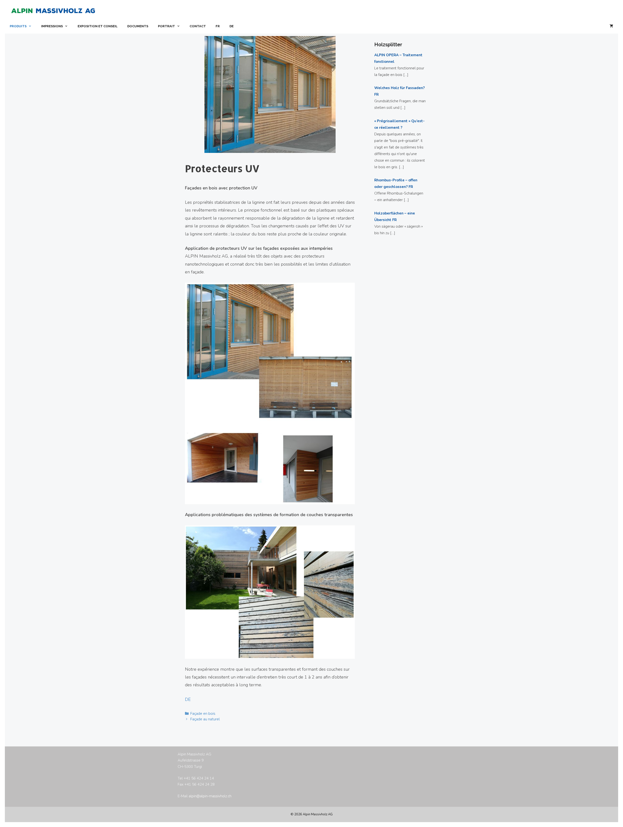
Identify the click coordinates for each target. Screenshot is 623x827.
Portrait (166, 26)
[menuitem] (218, 26)
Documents (137, 26)
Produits (18, 26)
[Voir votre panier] (611, 26)
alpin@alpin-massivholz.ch (210, 796)
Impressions (52, 26)
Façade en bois (202, 713)
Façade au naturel (205, 719)
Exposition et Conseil (98, 26)
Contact (198, 26)
